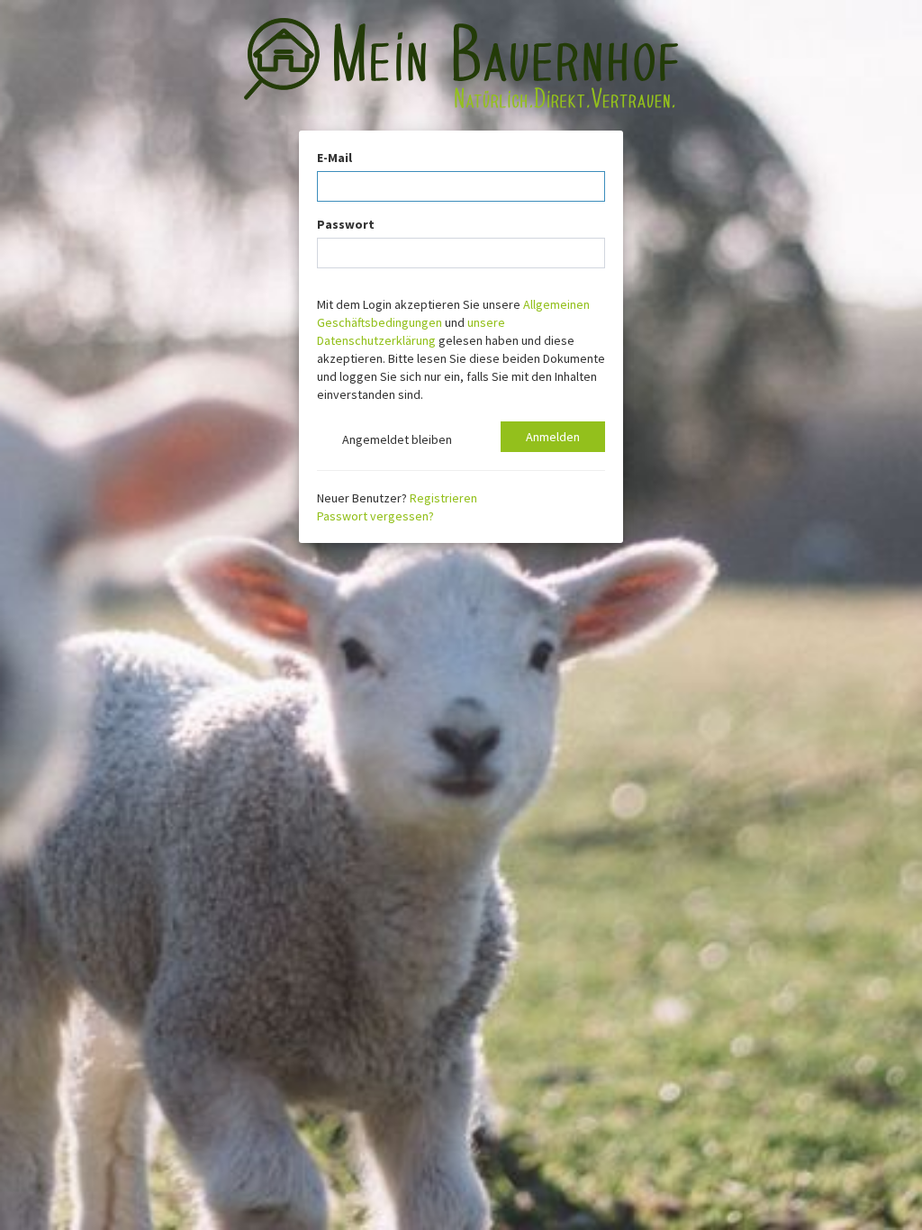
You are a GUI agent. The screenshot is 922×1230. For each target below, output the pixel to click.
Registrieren (443, 498)
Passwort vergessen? (375, 516)
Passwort (346, 224)
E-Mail (334, 157)
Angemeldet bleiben (394, 439)
